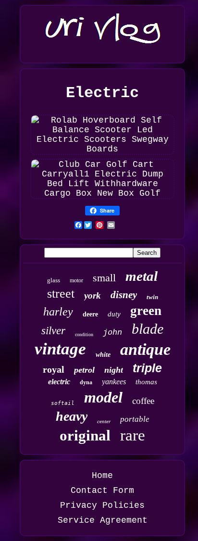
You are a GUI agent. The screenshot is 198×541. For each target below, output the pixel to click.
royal (53, 369)
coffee (143, 401)
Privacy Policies (102, 505)
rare (132, 435)
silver (53, 331)
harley (58, 311)
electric (59, 381)
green (145, 310)
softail (62, 403)
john (112, 332)
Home (102, 475)
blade (147, 329)
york (92, 295)
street (60, 294)
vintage (60, 349)
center (104, 421)
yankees (114, 381)
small (104, 278)
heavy (71, 416)
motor (76, 280)
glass (53, 280)
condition (84, 334)
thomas (146, 382)
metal (141, 276)
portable (134, 419)
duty (114, 314)
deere (90, 314)
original (85, 435)
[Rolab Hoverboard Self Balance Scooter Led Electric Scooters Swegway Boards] (102, 149)
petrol (84, 370)
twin (152, 297)
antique (145, 349)
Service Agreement (103, 520)
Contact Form (102, 490)
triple (147, 368)
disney (124, 295)
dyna (86, 382)
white (103, 354)
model (103, 397)
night (113, 370)
